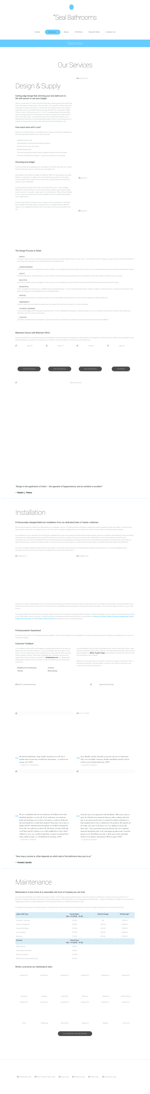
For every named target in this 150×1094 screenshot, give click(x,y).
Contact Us (110, 32)
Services (52, 32)
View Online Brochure (29, 369)
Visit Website (121, 369)
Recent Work (94, 32)
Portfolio (78, 32)
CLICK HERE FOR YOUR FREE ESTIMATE (75, 1033)
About (66, 32)
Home (37, 32)
